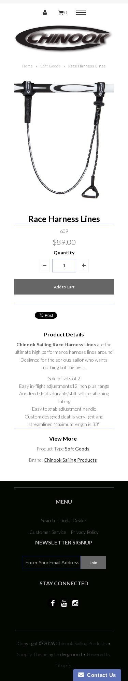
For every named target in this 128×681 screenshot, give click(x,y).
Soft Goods (50, 66)
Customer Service (47, 532)
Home (27, 66)
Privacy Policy (85, 532)
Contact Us (100, 675)
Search (48, 520)
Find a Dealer (73, 520)
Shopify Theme (32, 654)
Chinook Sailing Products (70, 460)
